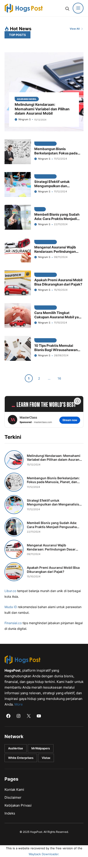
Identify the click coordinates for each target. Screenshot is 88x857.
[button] (67, 8)
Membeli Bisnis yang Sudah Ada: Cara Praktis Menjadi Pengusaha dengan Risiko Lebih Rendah (56, 220)
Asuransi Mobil (27, 99)
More (18, 704)
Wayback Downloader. (44, 854)
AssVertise (15, 748)
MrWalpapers (40, 748)
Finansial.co (13, 623)
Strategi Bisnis (45, 143)
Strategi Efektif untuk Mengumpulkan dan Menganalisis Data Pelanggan (58, 185)
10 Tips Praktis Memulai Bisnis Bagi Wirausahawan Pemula (56, 349)
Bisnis (40, 209)
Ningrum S (25, 119)
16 (59, 378)
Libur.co (10, 591)
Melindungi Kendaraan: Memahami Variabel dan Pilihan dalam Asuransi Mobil (42, 108)
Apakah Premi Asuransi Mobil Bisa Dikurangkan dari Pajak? (58, 282)
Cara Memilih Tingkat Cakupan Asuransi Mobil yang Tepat (58, 317)
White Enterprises (20, 758)
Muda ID (11, 607)
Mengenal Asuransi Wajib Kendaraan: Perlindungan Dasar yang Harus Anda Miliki (58, 251)
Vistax (46, 758)
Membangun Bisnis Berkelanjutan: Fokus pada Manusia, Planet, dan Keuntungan (56, 155)
